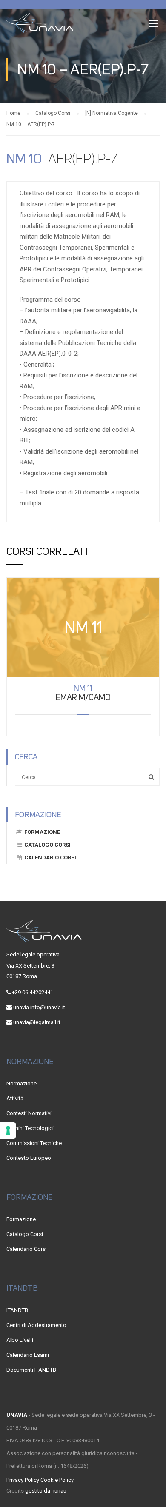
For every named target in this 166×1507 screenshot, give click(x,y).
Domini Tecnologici (30, 1128)
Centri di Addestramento (36, 1325)
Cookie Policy (57, 1480)
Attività (14, 1098)
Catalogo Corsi (47, 845)
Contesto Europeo (28, 1158)
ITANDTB (17, 1310)
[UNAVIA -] (40, 25)
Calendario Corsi (50, 857)
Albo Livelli (19, 1340)
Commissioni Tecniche (34, 1143)
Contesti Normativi (29, 1113)
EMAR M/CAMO (83, 692)
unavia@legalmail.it (36, 1022)
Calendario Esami (27, 1355)
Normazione (21, 1083)
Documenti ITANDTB (31, 1370)
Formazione (42, 832)
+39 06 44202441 (32, 992)
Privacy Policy (22, 1480)
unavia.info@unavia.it (39, 1007)
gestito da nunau (45, 1490)
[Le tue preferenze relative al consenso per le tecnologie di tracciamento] (8, 1130)
